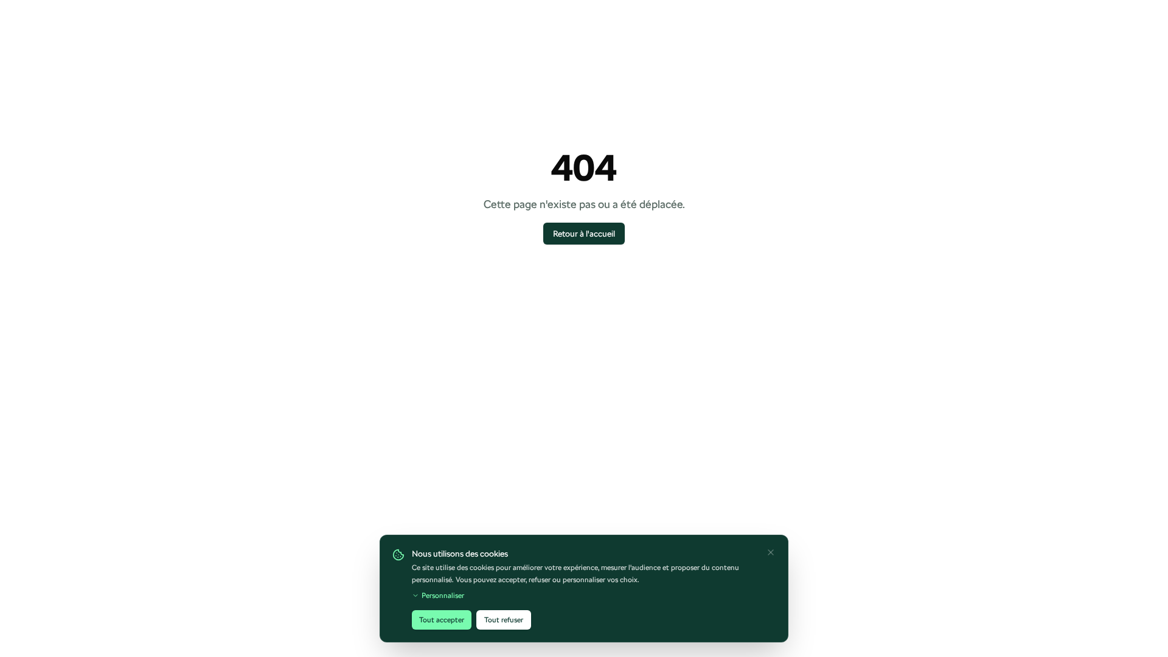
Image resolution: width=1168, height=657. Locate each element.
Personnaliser (443, 595)
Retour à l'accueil (584, 233)
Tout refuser (503, 620)
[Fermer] (771, 552)
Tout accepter (441, 620)
